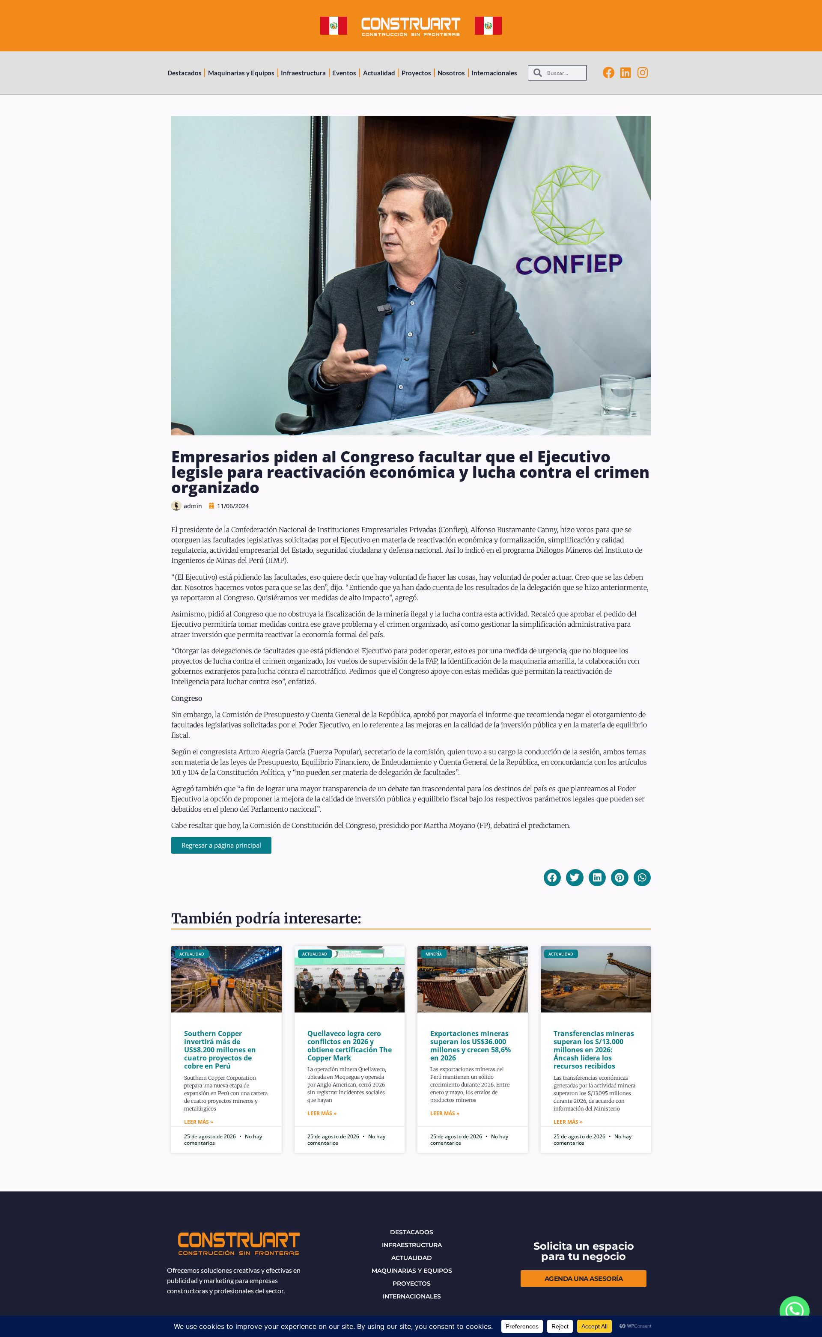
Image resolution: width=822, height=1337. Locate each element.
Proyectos (416, 73)
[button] (552, 878)
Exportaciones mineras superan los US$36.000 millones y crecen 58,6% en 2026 (470, 1046)
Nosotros (451, 73)
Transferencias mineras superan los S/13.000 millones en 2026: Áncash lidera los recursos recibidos (594, 1050)
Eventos (344, 73)
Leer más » (198, 1122)
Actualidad (379, 73)
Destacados (184, 73)
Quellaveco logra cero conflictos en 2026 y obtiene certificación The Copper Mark (349, 1046)
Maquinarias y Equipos (241, 73)
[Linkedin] (626, 72)
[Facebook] (608, 72)
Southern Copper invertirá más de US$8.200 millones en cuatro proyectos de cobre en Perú (220, 1050)
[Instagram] (643, 72)
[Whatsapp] (795, 1311)
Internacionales (494, 73)
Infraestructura (303, 73)
